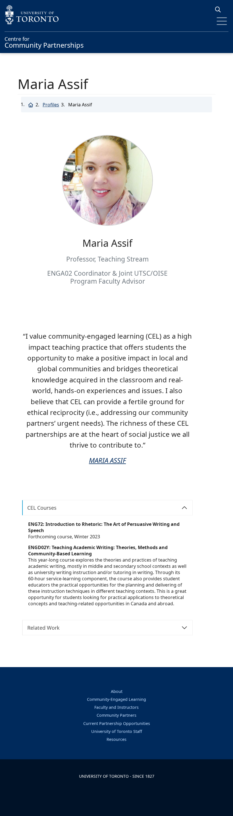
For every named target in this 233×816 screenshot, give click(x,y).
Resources (116, 739)
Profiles (51, 105)
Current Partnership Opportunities (116, 723)
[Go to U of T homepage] (116, 15)
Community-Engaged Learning (116, 699)
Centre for (44, 41)
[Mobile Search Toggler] (220, 9)
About (116, 691)
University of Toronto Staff (116, 731)
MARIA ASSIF (107, 460)
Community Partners (116, 715)
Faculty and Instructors (116, 707)
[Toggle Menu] (221, 21)
